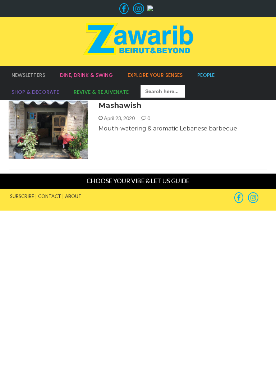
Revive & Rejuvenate (101, 92)
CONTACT (49, 196)
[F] (124, 8)
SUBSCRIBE (22, 196)
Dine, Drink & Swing (86, 75)
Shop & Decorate (35, 92)
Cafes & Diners (37, 155)
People (206, 75)
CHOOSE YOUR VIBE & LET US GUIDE (138, 181)
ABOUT (73, 196)
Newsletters (28, 75)
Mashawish (119, 105)
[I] (137, 8)
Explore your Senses (155, 75)
